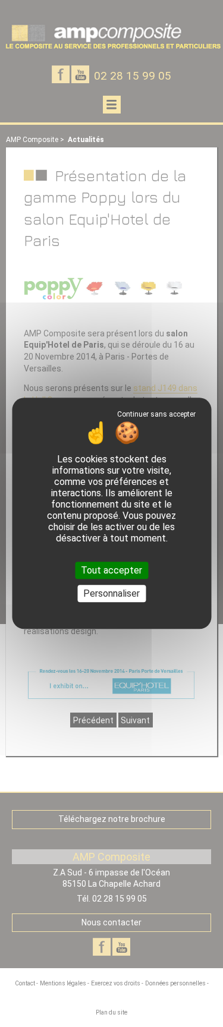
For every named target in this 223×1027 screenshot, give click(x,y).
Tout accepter (111, 570)
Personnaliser (111, 594)
